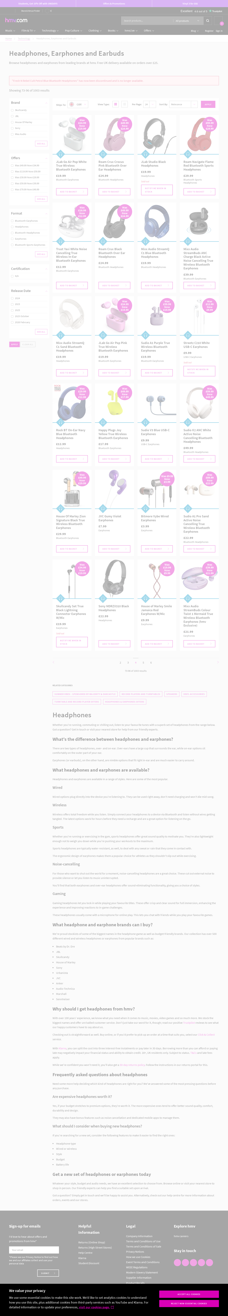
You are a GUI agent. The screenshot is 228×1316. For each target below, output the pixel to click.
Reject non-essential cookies (189, 1303)
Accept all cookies (189, 1294)
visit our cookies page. (94, 1307)
